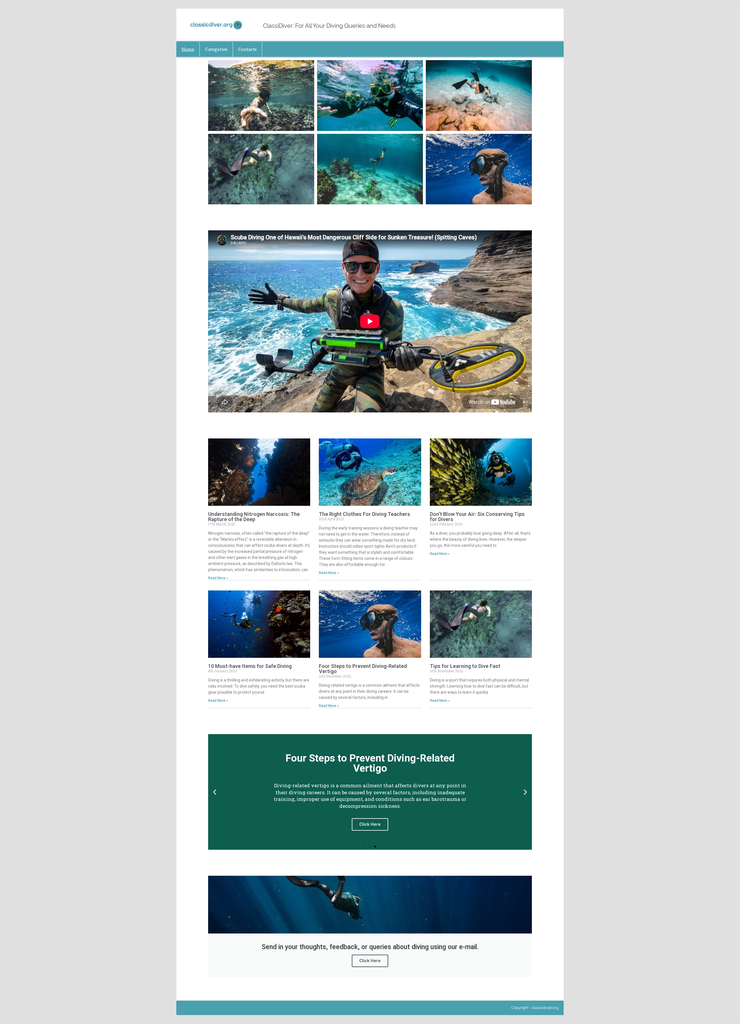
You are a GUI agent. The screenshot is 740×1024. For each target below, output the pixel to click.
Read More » (218, 578)
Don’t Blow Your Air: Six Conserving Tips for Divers (477, 516)
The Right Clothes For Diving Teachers (364, 514)
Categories (216, 49)
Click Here (370, 960)
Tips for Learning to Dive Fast (465, 666)
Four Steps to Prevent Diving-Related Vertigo (363, 668)
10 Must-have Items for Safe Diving (250, 666)
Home (188, 49)
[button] (214, 791)
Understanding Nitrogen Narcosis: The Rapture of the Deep (254, 516)
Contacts (247, 49)
